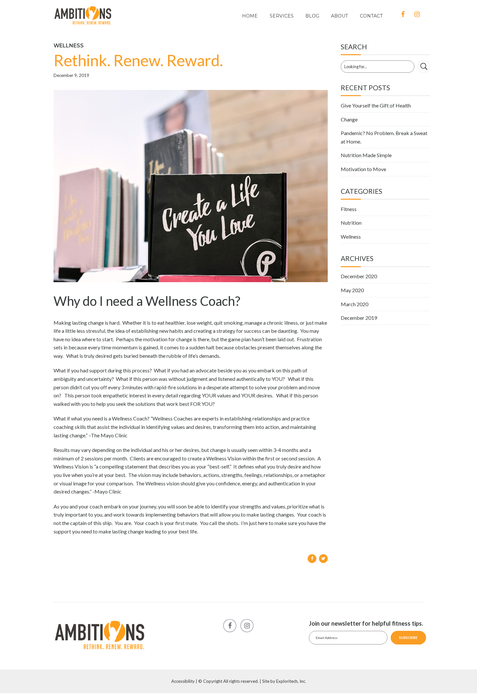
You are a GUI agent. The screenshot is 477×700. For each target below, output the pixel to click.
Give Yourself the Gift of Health (376, 105)
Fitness (349, 209)
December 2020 (359, 276)
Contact (371, 16)
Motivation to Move (363, 169)
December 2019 (359, 318)
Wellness (69, 46)
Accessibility (183, 681)
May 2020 (352, 290)
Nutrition (351, 222)
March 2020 (354, 304)
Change (349, 119)
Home (250, 16)
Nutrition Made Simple (366, 155)
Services (282, 16)
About (339, 16)
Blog (312, 16)
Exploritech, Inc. (291, 681)
